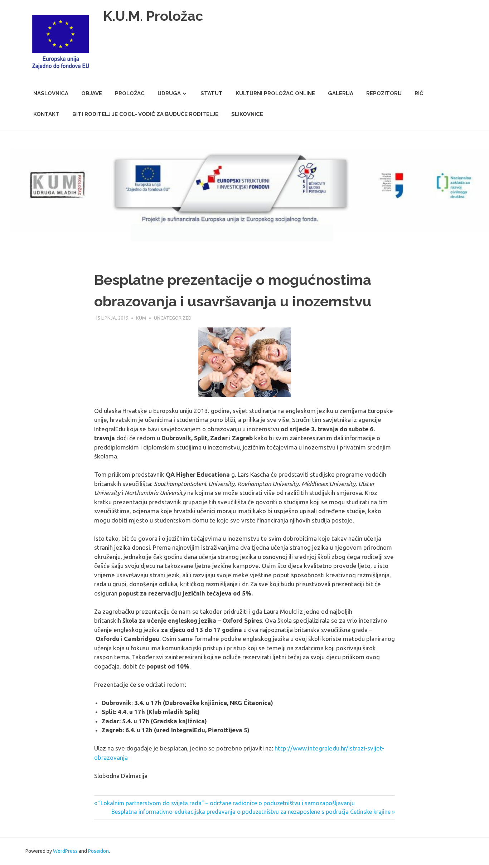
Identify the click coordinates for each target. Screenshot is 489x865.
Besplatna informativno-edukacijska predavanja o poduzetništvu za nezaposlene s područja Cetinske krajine (251, 811)
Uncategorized (173, 317)
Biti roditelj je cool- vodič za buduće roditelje (145, 114)
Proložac (130, 93)
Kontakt (46, 114)
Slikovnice (247, 114)
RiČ (419, 93)
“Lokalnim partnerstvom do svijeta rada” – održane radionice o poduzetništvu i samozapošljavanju (226, 803)
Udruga (169, 93)
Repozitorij (384, 93)
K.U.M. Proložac (153, 16)
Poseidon (98, 851)
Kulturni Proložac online (275, 93)
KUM (141, 317)
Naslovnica (50, 93)
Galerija (340, 93)
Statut (211, 93)
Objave (91, 93)
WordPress (65, 851)
